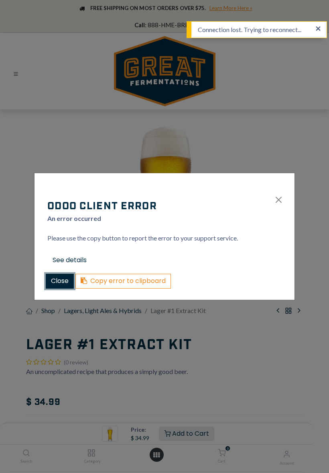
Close (60, 280)
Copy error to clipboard (128, 280)
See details (70, 260)
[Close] (278, 200)
